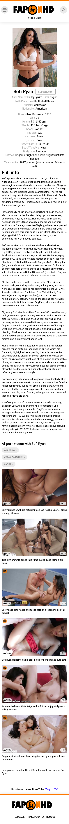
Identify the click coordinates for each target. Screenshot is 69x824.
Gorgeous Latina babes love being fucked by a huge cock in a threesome (33, 758)
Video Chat (34, 17)
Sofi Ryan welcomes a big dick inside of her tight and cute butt (34, 660)
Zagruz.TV (51, 789)
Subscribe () (46, 91)
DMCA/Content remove (42, 817)
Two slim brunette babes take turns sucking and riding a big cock (32, 561)
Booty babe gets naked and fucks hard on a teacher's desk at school (33, 611)
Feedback (19, 817)
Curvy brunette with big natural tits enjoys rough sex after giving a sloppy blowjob (34, 511)
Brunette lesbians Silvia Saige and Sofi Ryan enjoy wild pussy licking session (33, 708)
